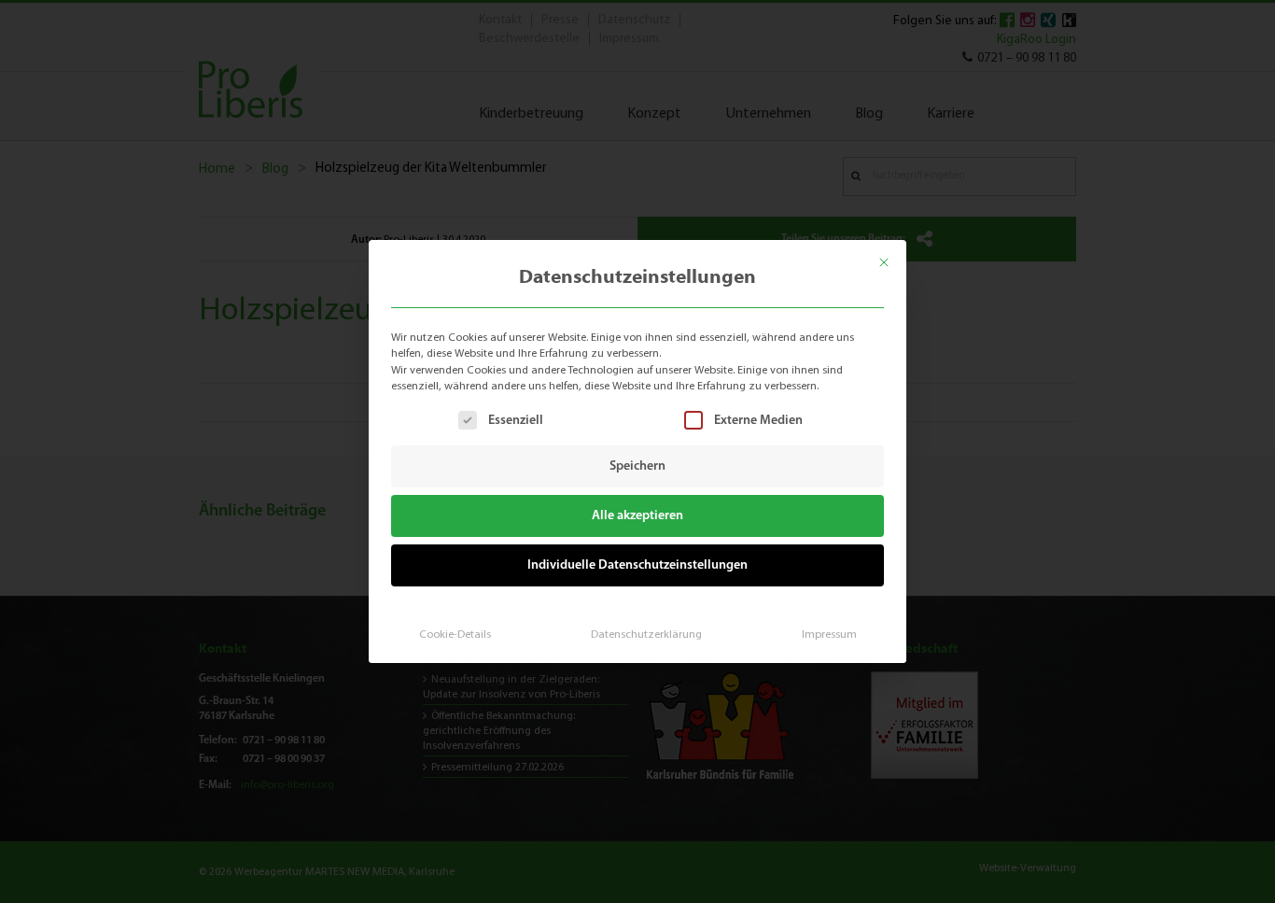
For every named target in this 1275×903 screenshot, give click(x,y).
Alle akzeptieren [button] (637, 516)
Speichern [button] (637, 466)
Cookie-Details (455, 635)
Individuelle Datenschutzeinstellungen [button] (637, 565)
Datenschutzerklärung (646, 635)
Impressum (829, 635)
